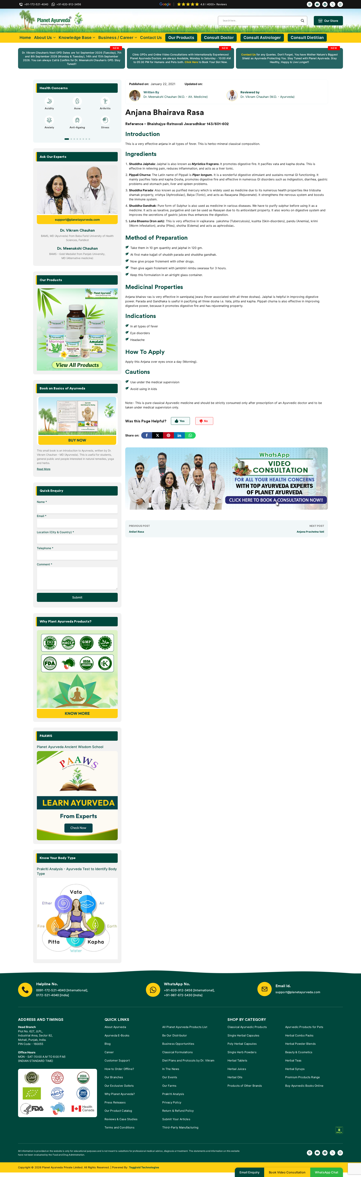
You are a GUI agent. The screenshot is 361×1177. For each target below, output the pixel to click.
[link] (71, 58)
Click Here (191, 62)
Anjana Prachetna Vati (310, 531)
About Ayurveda (115, 1027)
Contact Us (151, 37)
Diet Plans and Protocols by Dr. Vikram (188, 1060)
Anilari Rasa (136, 531)
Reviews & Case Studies (121, 1119)
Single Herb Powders (242, 1052)
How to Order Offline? (119, 1069)
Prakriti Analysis (173, 1094)
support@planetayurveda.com (77, 219)
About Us (43, 37)
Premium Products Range (302, 1077)
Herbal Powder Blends (300, 1043)
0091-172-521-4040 (51, 990)
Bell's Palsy (77, 108)
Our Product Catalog (118, 1110)
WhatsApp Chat (326, 1172)
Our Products (181, 37)
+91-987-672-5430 (178, 995)
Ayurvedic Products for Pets (304, 1027)
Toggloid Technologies (144, 1167)
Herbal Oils (235, 1077)
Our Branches (114, 1077)
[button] (65, 139)
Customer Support (117, 1060)
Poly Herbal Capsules (242, 1043)
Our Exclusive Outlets (119, 1085)
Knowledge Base (75, 37)
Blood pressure (77, 131)
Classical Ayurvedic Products (247, 1027)
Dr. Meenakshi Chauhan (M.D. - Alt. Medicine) (175, 97)
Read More (43, 469)
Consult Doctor (219, 37)
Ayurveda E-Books (117, 1035)
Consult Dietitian (307, 37)
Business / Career (115, 37)
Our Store (331, 21)
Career (109, 1052)
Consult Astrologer (262, 37)
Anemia (49, 131)
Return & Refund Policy (178, 1110)
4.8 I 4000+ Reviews (213, 4)
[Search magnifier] (302, 20)
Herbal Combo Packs (299, 1035)
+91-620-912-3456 (178, 990)
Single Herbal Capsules (243, 1035)
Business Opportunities (178, 1043)
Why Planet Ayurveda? (120, 1094)
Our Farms (169, 1085)
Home (25, 37)
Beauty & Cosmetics (298, 1052)
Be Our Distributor (174, 1035)
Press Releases (115, 1102)
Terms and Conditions (119, 1127)
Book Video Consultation (287, 1172)
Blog (108, 1043)
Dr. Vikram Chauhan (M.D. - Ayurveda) (267, 97)
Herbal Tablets (237, 1060)
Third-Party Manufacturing (180, 1127)
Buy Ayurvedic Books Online (304, 1085)
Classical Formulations (177, 1052)
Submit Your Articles (176, 1119)
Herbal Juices (237, 1069)
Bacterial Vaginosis (49, 108)
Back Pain (105, 131)
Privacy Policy (171, 1102)
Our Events (169, 1077)
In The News (170, 1069)
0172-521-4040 (47, 995)
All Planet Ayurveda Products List (184, 1027)
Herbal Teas (293, 1060)
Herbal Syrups (295, 1069)
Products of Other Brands (245, 1085)
